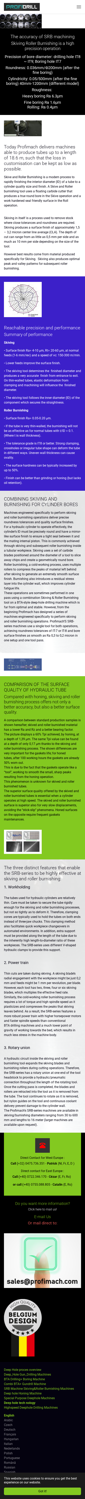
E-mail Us (42, 1216)
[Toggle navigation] (79, 7)
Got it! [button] (42, 1491)
